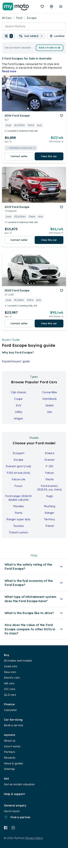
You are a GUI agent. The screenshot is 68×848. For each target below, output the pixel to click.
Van (49, 412)
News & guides (13, 763)
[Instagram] (13, 827)
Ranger (49, 512)
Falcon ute (18, 479)
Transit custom (18, 532)
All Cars (7, 17)
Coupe (18, 398)
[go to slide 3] (34, 108)
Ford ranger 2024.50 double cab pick (18, 497)
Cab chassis (18, 392)
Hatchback (49, 398)
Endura (49, 453)
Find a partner (21, 817)
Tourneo (18, 525)
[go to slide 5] (40, 108)
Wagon (18, 418)
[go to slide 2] (31, 108)
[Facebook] (5, 827)
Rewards (9, 757)
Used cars (10, 666)
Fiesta (50, 479)
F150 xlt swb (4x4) (18, 472)
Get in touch (12, 811)
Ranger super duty (18, 519)
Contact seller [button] (19, 156)
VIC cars (9, 689)
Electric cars (12, 677)
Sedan (49, 405)
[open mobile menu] (60, 6)
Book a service (13, 725)
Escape (18, 459)
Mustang (49, 506)
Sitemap (9, 769)
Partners (9, 752)
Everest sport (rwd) (18, 466)
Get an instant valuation (19, 784)
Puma (18, 512)
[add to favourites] (61, 115)
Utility (18, 412)
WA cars (9, 683)
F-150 (49, 466)
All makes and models (18, 660)
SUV (18, 405)
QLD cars (10, 694)
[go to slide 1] (28, 108)
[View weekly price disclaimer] (62, 141)
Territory (49, 519)
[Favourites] (42, 6)
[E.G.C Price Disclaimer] (11, 141)
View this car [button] (49, 156)
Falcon (49, 472)
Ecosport (18, 453)
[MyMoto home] (16, 6)
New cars (10, 672)
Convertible (49, 392)
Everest (50, 459)
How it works (12, 746)
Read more (9, 71)
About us (9, 740)
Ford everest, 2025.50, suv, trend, (49, 487)
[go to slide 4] (37, 108)
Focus (18, 486)
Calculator (10, 710)
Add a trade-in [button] (48, 47)
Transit (49, 525)
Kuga (49, 496)
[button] (8, 36)
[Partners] (51, 6)
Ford (19, 17)
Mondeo (18, 506)
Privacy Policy (34, 838)
